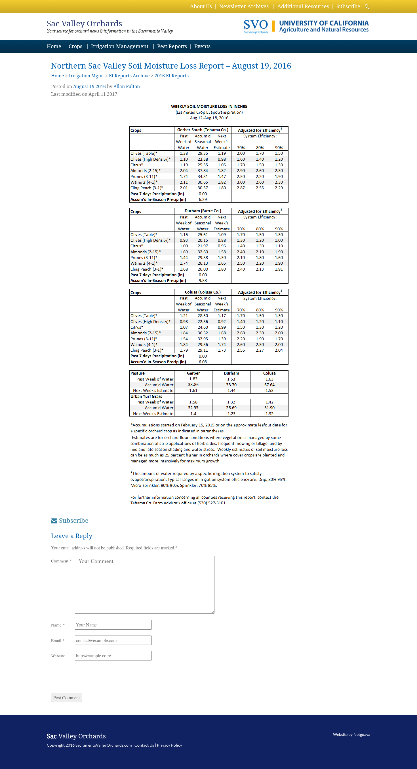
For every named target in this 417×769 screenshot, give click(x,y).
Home (54, 46)
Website (58, 655)
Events (202, 46)
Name (58, 625)
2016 (101, 87)
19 (91, 87)
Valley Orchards (84, 24)
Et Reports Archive (129, 76)
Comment (61, 561)
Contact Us (144, 745)
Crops (75, 46)
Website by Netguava (351, 734)
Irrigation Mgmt (86, 76)
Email (58, 640)
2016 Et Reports (172, 76)
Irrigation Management (119, 46)
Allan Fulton (126, 87)
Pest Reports (172, 46)
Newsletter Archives (244, 6)
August (80, 87)
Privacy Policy (169, 745)
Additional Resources (303, 6)
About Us (201, 6)
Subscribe (348, 6)
